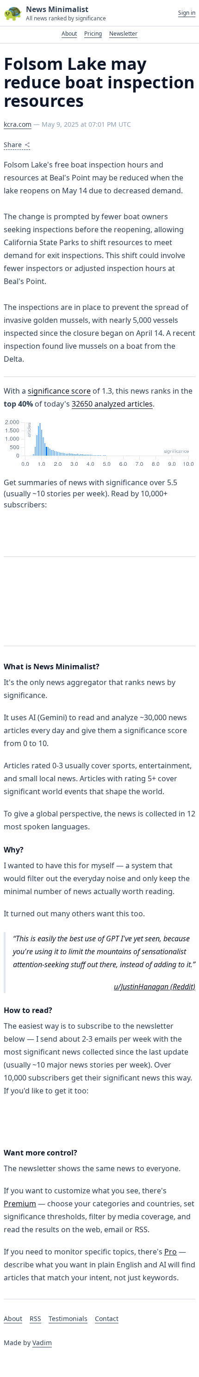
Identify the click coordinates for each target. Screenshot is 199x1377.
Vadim (42, 1342)
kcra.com (17, 124)
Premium (20, 1203)
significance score (59, 391)
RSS (35, 1318)
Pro (170, 1252)
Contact (106, 1318)
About (69, 33)
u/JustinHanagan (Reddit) (154, 987)
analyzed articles (112, 404)
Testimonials (68, 1318)
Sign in (186, 13)
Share (13, 144)
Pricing (93, 33)
